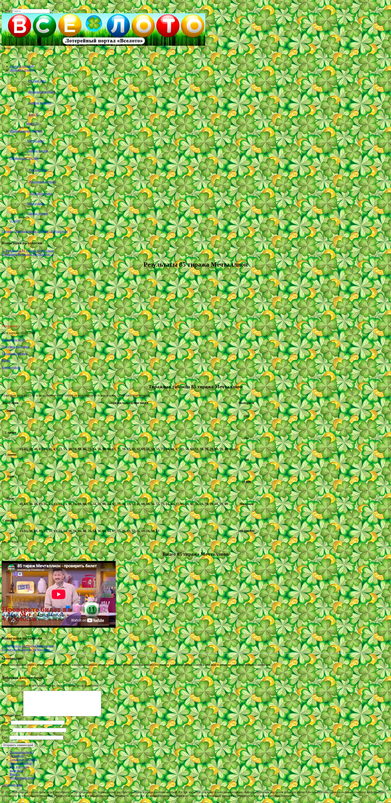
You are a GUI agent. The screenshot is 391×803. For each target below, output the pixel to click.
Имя (6, 722)
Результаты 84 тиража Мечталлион (28, 250)
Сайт (5, 737)
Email (7, 730)
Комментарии (11, 367)
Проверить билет (13, 339)
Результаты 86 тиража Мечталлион (28, 254)
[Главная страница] (15, 62)
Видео (6, 360)
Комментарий (12, 715)
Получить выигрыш (16, 346)
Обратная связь (12, 785)
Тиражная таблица (14, 353)
